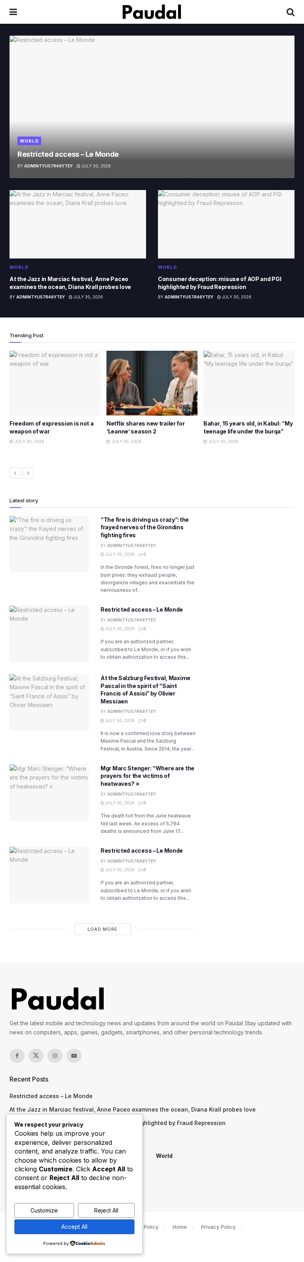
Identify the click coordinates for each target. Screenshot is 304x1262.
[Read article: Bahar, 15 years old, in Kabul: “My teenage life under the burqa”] (152, 383)
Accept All (74, 1226)
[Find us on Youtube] (74, 1056)
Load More (102, 929)
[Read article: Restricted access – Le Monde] (152, 107)
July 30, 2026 (95, 165)
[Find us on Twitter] (36, 1056)
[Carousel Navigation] (152, 473)
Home (180, 1227)
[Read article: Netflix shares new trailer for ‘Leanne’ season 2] (55, 383)
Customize (44, 1210)
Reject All (106, 1210)
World (29, 141)
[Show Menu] (13, 12)
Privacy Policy (218, 1227)
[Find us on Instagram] (55, 1056)
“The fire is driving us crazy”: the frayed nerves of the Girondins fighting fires (145, 527)
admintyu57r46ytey (48, 165)
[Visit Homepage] (152, 12)
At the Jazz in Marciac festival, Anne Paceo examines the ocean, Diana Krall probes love (133, 1109)
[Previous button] (15, 473)
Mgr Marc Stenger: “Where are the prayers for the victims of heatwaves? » (147, 776)
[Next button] (28, 473)
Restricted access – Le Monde (68, 154)
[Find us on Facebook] (17, 1056)
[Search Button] (290, 12)
